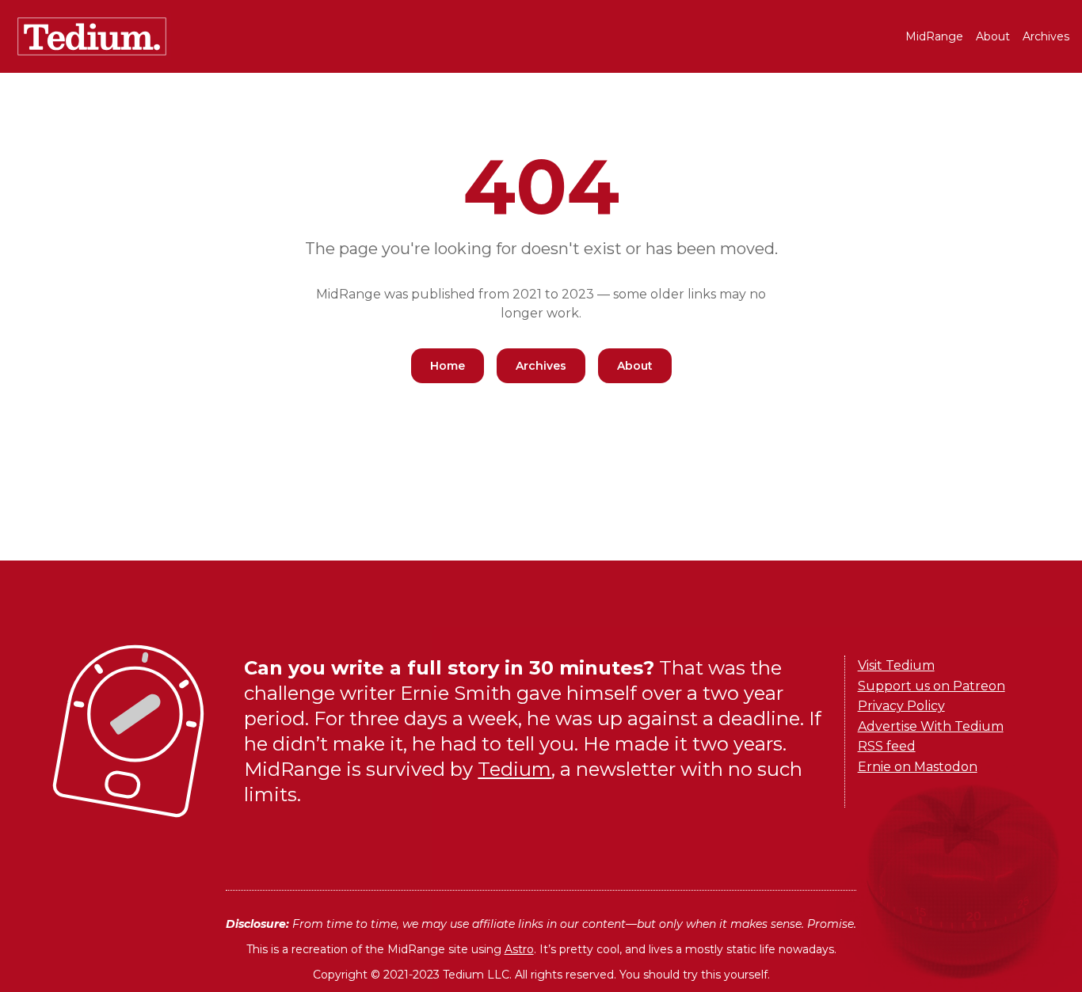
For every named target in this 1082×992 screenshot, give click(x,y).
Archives (1046, 36)
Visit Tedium (896, 665)
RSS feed (887, 746)
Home (447, 366)
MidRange (934, 36)
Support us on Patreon (931, 686)
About (993, 36)
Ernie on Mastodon (917, 766)
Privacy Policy (901, 705)
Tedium (514, 769)
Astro (519, 949)
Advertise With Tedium (931, 726)
